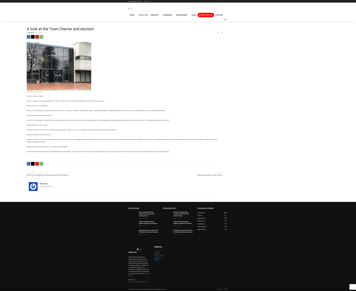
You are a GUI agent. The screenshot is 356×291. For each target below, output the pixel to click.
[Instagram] (211, 8)
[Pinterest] (37, 37)
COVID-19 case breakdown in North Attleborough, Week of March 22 (48, 175)
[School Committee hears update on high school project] (132, 224)
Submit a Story (158, 256)
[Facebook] (204, 8)
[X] (33, 37)
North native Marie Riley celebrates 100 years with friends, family (147, 214)
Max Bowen (31, 32)
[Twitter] (218, 8)
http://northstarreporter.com (46, 186)
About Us (157, 252)
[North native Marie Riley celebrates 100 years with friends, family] (132, 214)
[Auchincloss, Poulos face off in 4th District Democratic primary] (132, 232)
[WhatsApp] (41, 37)
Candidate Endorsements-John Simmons (209, 175)
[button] (225, 19)
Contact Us (157, 258)
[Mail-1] (225, 8)
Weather (157, 260)
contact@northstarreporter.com (138, 282)
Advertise (157, 254)
